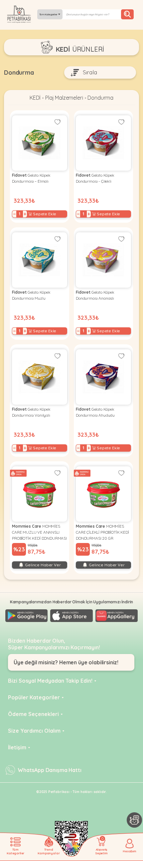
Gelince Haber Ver (42, 564)
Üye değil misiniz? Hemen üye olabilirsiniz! (66, 662)
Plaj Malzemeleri (64, 97)
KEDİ (35, 97)
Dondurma (100, 97)
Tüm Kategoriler (48, 14)
